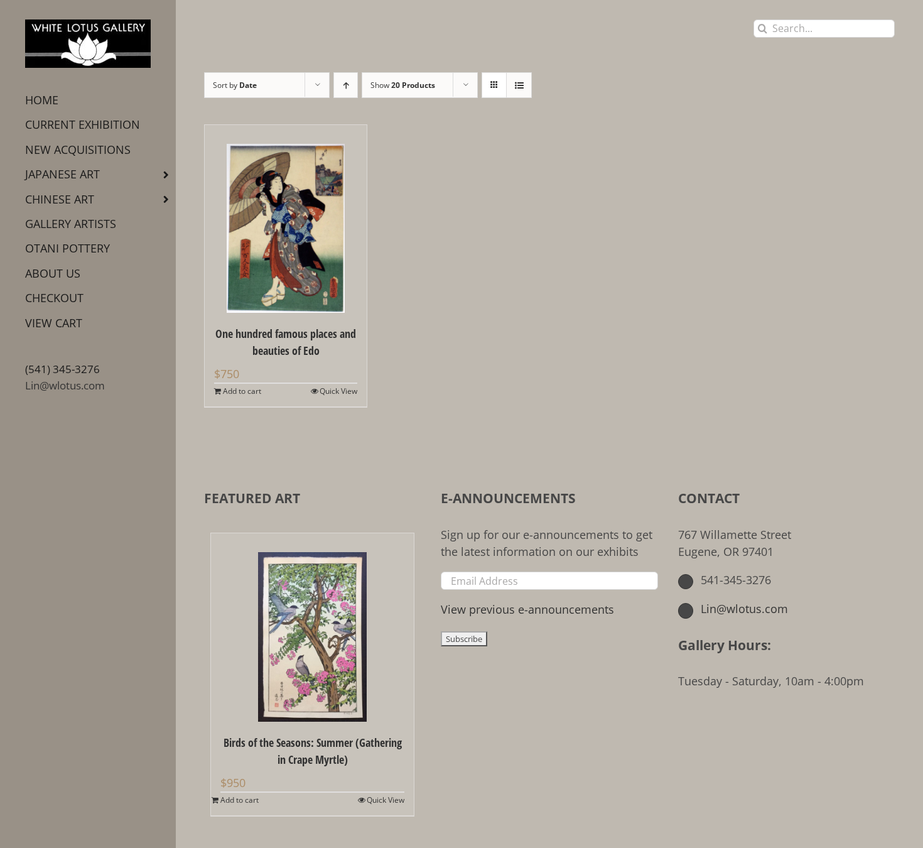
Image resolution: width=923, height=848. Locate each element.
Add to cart (242, 391)
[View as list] (519, 85)
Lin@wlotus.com (65, 385)
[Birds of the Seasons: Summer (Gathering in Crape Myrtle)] (312, 627)
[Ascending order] (345, 85)
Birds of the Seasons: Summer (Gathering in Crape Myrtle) (313, 751)
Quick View (338, 391)
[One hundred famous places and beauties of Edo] (286, 219)
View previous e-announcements (527, 609)
